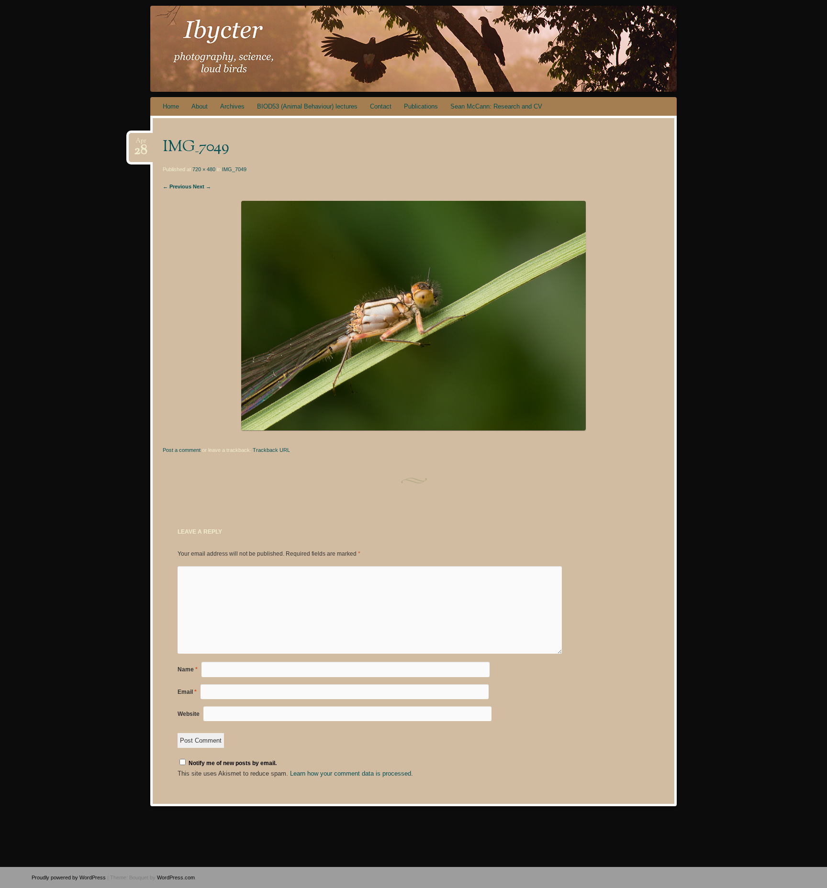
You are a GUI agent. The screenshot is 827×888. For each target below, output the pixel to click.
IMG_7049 (234, 169)
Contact (380, 106)
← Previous (177, 186)
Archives (232, 106)
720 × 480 (203, 169)
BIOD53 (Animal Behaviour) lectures (307, 106)
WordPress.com (176, 877)
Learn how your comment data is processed (350, 773)
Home (171, 106)
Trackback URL (271, 450)
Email (187, 692)
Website (189, 714)
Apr (140, 144)
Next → (202, 186)
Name (188, 669)
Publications (421, 106)
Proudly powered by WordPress (69, 877)
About (199, 106)
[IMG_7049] (413, 428)
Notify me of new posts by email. (233, 763)
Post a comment (182, 450)
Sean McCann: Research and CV (496, 106)
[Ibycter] (481, 49)
